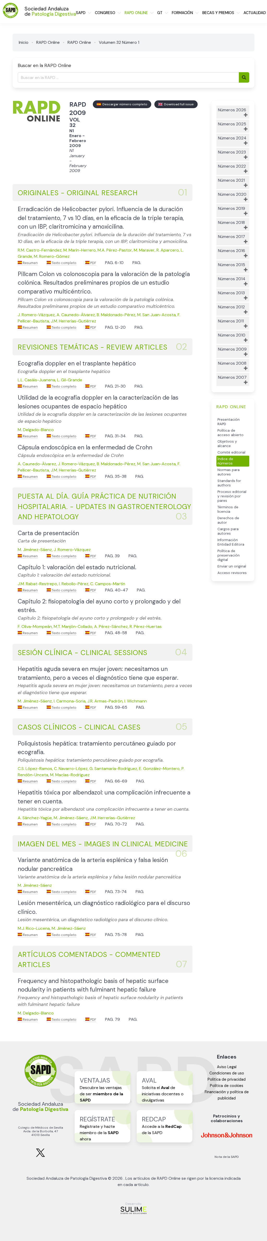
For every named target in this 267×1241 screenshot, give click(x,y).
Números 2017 (231, 236)
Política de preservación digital (228, 555)
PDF (92, 263)
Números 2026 (232, 110)
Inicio (23, 42)
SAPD (81, 12)
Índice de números (225, 461)
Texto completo (63, 263)
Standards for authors (229, 483)
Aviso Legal (226, 1067)
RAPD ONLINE (136, 12)
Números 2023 (232, 152)
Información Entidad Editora (230, 542)
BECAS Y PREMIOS (218, 12)
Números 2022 (232, 166)
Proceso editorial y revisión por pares (231, 496)
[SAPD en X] (40, 1156)
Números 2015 (231, 264)
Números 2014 (231, 279)
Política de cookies (226, 1085)
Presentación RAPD (228, 421)
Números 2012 (231, 307)
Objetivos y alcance (227, 443)
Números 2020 (232, 194)
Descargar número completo (124, 104)
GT (159, 12)
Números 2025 (232, 124)
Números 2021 (231, 180)
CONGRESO (105, 12)
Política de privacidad (227, 1079)
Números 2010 (231, 335)
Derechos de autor (228, 520)
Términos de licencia (227, 509)
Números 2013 (231, 293)
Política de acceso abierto (230, 432)
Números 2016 (231, 250)
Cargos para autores (228, 531)
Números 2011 (231, 321)
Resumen (30, 263)
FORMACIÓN (182, 12)
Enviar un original (231, 566)
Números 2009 (232, 349)
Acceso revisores (232, 573)
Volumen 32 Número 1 (119, 42)
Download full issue (178, 104)
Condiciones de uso (226, 1073)
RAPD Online (48, 42)
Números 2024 (232, 138)
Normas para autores (228, 472)
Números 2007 (232, 377)
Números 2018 (231, 222)
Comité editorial (231, 452)
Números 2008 (232, 363)
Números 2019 (231, 208)
